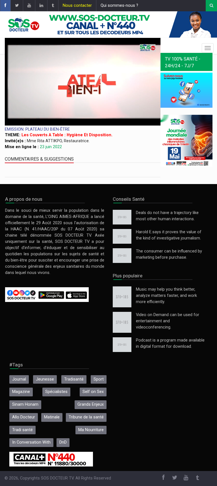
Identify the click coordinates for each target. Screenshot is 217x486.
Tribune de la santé (86, 417)
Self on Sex (93, 391)
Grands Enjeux (90, 404)
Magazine (21, 391)
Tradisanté (74, 379)
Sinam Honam (25, 404)
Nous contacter (77, 5)
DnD (63, 442)
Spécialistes (56, 391)
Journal (19, 379)
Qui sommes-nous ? (119, 5)
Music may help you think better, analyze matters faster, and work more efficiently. (166, 295)
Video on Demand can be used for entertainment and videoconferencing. (167, 321)
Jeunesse (45, 379)
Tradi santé (22, 429)
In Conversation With (31, 442)
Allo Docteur (23, 417)
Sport (99, 379)
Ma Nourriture (91, 429)
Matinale (52, 417)
